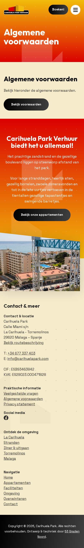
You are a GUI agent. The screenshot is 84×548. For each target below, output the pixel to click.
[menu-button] (75, 10)
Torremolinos (14, 453)
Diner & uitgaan (16, 448)
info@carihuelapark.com (28, 358)
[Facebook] (6, 418)
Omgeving (12, 493)
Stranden (11, 442)
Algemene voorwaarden (23, 399)
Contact (11, 504)
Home (8, 477)
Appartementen (17, 482)
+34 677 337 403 (21, 353)
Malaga (10, 458)
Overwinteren (15, 498)
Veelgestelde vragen (21, 393)
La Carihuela (14, 437)
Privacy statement (19, 404)
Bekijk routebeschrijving (23, 342)
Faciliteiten (13, 488)
